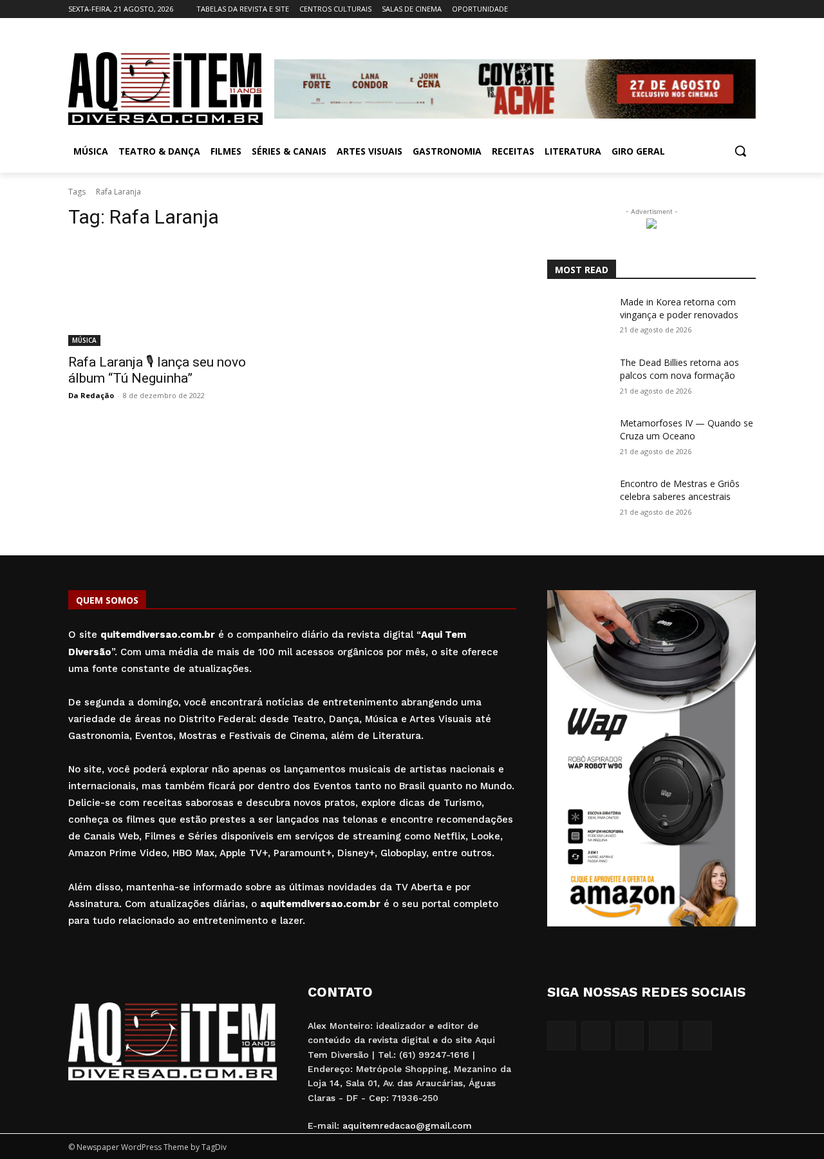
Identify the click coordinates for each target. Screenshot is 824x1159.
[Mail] (713, 9)
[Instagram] (695, 9)
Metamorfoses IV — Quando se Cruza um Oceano (686, 429)
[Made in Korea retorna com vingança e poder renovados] (578, 318)
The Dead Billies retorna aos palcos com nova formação (679, 368)
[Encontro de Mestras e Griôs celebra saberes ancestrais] (578, 499)
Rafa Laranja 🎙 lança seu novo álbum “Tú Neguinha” (157, 370)
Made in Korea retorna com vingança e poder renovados (679, 308)
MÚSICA (84, 340)
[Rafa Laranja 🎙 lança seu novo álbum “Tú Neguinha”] (172, 294)
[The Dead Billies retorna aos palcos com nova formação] (578, 378)
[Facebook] (677, 9)
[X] (730, 9)
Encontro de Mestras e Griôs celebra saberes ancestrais (680, 490)
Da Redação (91, 395)
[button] (740, 150)
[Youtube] (748, 9)
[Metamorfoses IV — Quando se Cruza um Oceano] (578, 439)
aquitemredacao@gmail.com (407, 1125)
